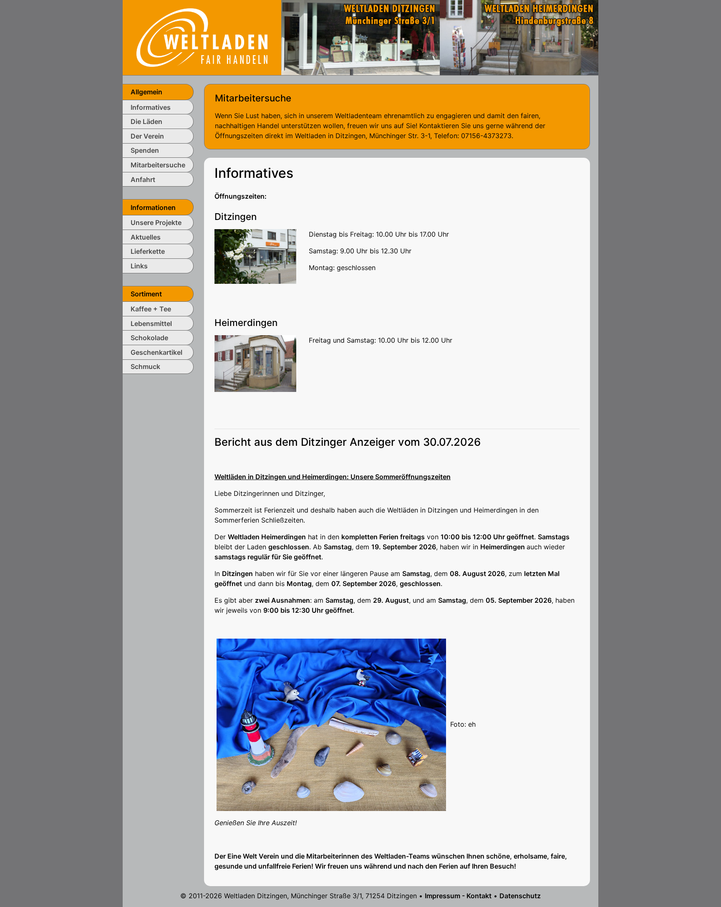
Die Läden (146, 121)
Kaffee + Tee (151, 309)
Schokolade (149, 337)
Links (139, 266)
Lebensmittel (151, 323)
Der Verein (147, 136)
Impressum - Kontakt (458, 896)
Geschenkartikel (156, 352)
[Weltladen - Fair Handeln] (202, 37)
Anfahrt (143, 179)
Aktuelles (146, 237)
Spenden (145, 150)
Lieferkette (148, 251)
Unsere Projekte (156, 222)
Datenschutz (520, 896)
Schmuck (145, 366)
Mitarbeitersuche (158, 165)
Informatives (151, 107)
